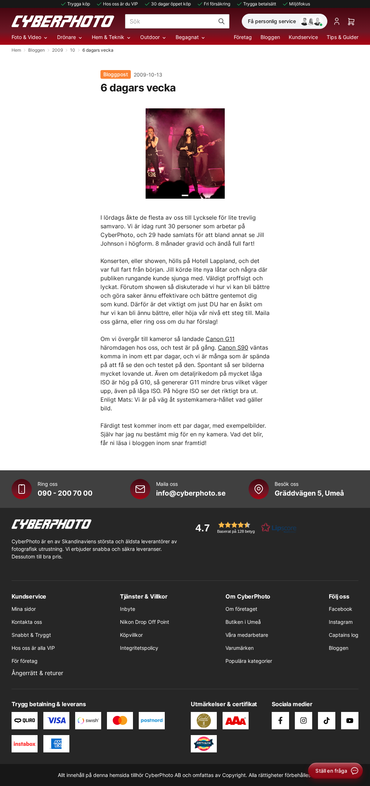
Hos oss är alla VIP (33, 648)
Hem (16, 50)
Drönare (66, 37)
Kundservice (303, 37)
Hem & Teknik (108, 37)
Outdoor (150, 37)
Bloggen (270, 37)
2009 (57, 50)
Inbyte (127, 609)
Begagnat (187, 37)
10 (72, 50)
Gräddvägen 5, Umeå (309, 493)
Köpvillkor (131, 635)
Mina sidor (24, 609)
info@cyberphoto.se (190, 493)
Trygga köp (78, 4)
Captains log (343, 635)
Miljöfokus (299, 4)
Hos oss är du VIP (120, 4)
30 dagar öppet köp (171, 4)
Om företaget (241, 609)
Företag (243, 37)
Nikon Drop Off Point (144, 622)
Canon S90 (233, 347)
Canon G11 (220, 338)
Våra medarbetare (246, 635)
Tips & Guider (342, 37)
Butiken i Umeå (243, 622)
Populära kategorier (248, 661)
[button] (243, 527)
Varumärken (239, 648)
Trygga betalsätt (259, 4)
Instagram (341, 622)
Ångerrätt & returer (37, 673)
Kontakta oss (27, 622)
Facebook (340, 609)
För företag (25, 661)
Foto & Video (26, 37)
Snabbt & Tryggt (31, 635)
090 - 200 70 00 (65, 493)
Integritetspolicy (139, 648)
